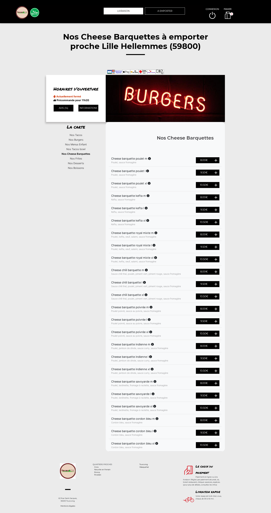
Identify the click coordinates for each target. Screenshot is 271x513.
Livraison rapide (208, 491)
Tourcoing (143, 464)
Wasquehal (144, 467)
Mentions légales (68, 506)
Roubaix (97, 475)
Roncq (97, 472)
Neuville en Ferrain (102, 469)
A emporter (164, 11)
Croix (96, 467)
